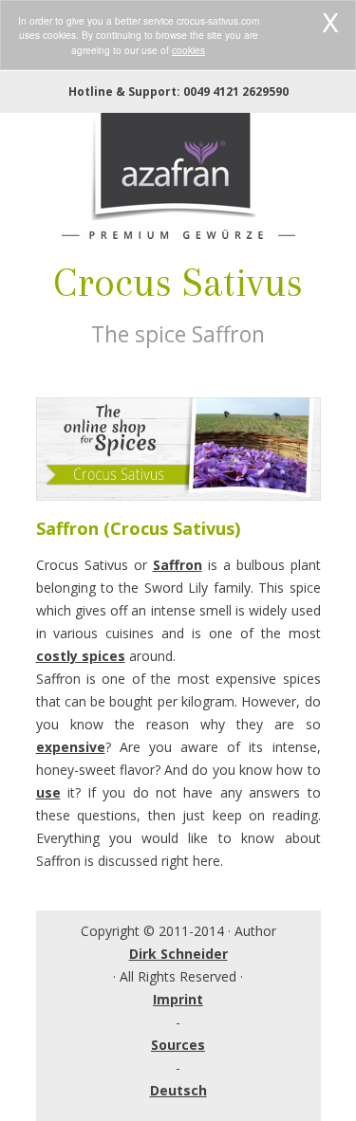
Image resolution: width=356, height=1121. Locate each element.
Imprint (178, 999)
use (48, 792)
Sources (178, 1045)
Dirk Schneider (178, 954)
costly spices (80, 656)
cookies (188, 50)
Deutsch (178, 1090)
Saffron (177, 565)
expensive (70, 747)
